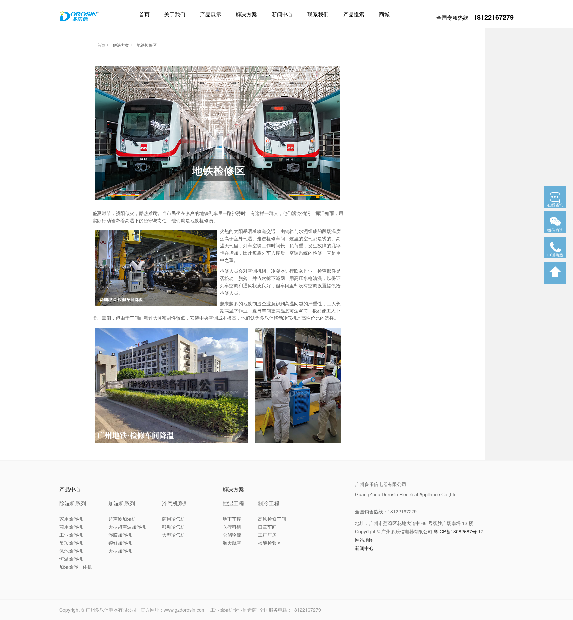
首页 (144, 14)
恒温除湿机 (71, 558)
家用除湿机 (71, 519)
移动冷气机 (173, 526)
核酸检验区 (269, 542)
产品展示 (210, 14)
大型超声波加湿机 (127, 526)
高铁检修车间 (272, 519)
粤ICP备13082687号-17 (458, 531)
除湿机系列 (72, 503)
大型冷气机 (173, 534)
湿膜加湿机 (120, 534)
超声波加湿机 (122, 519)
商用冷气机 (173, 519)
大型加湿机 (120, 550)
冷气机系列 (175, 503)
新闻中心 (282, 14)
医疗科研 (232, 526)
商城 (384, 14)
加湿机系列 (121, 503)
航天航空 (232, 542)
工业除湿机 (71, 534)
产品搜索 (353, 14)
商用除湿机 (71, 526)
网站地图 (364, 539)
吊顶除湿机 (71, 542)
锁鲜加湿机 (120, 542)
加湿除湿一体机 (75, 566)
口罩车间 (267, 526)
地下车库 (232, 519)
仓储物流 (232, 534)
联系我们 (318, 14)
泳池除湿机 (71, 550)
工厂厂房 (267, 534)
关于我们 (174, 14)
